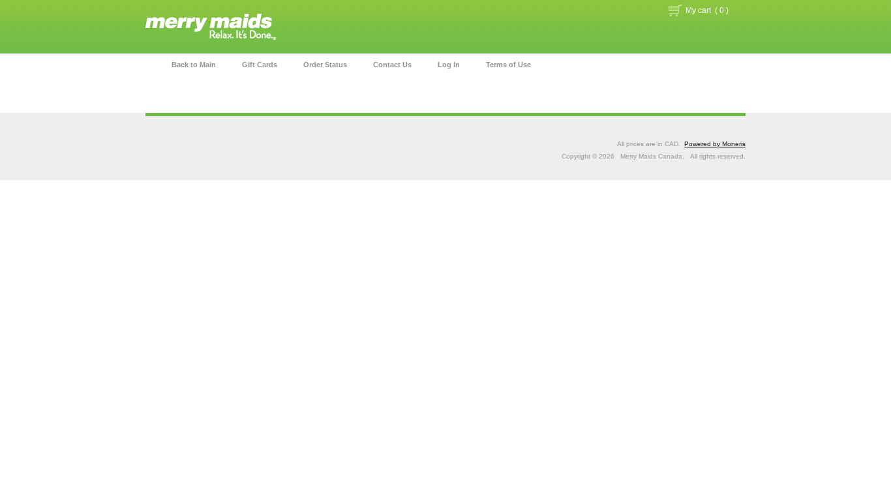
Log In (449, 64)
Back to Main (194, 64)
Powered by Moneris (715, 143)
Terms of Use (508, 64)
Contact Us (392, 64)
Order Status (325, 64)
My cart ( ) (707, 10)
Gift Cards (259, 64)
